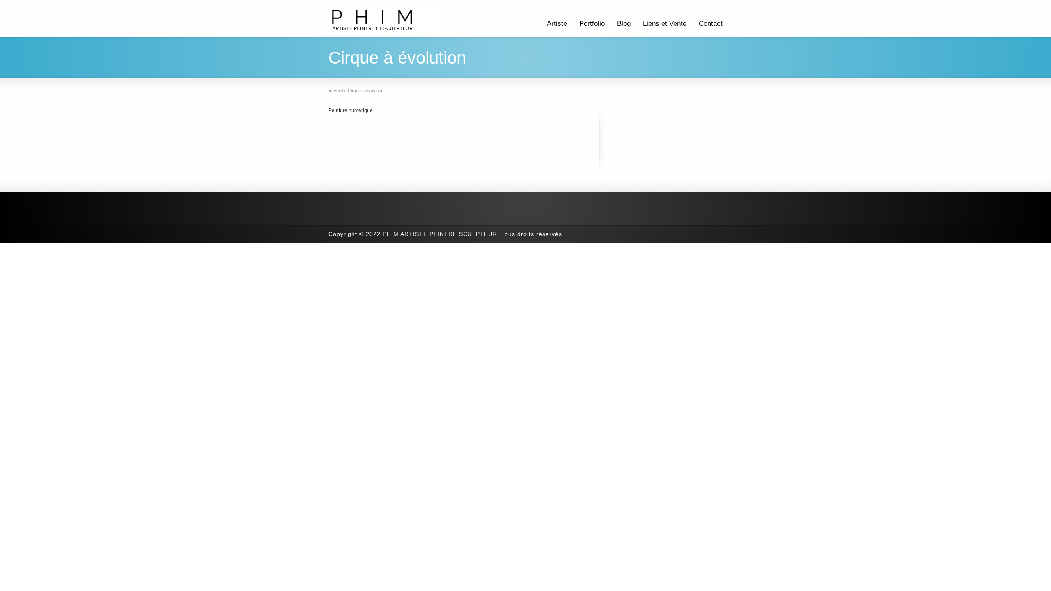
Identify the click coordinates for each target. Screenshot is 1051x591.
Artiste (557, 23)
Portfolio (592, 23)
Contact (711, 23)
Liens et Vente (664, 23)
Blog (624, 23)
